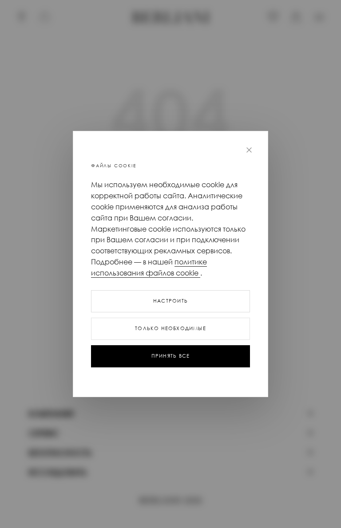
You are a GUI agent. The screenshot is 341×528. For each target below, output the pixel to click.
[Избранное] (273, 17)
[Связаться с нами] (45, 17)
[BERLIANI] (170, 17)
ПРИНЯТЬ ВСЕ (170, 355)
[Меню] (319, 17)
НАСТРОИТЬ (170, 300)
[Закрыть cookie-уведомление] (249, 150)
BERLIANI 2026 (170, 500)
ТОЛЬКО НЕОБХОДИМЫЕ (170, 328)
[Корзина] (296, 17)
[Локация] (21, 17)
